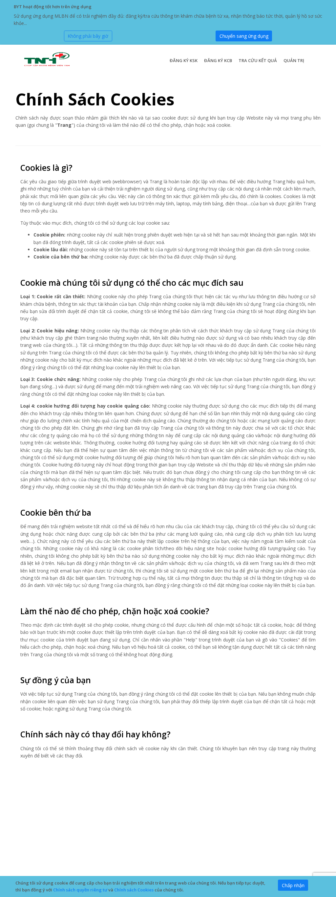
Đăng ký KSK (184, 60)
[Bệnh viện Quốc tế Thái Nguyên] (45, 59)
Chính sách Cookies (134, 890)
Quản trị (294, 60)
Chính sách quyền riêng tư (80, 890)
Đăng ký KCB (218, 60)
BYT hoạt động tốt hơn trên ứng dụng (53, 7)
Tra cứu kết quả (258, 60)
